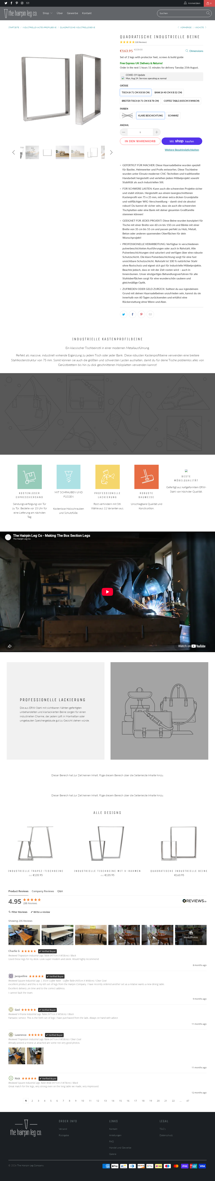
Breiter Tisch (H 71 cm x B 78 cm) (140, 100)
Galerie (112, 1154)
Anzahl (124, 125)
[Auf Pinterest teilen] (141, 314)
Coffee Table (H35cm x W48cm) (181, 100)
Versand (63, 1128)
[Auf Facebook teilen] (132, 314)
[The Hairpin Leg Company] (20, 13)
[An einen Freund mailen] (150, 314)
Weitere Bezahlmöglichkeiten (182, 149)
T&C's (163, 1128)
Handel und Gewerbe (120, 1147)
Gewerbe (72, 13)
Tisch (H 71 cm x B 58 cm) (135, 92)
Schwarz (173, 115)
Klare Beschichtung (150, 115)
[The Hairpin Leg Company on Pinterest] (16, 3)
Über (60, 13)
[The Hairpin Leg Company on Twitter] (5, 3)
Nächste (199, 27)
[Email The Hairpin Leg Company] (27, 3)
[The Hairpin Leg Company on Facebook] (11, 3)
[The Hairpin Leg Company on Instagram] (22, 3)
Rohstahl (127, 115)
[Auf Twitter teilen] (123, 314)
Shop (46, 13)
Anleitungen (115, 1135)
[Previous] (14, 87)
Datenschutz (166, 1135)
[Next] (111, 87)
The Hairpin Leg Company (30, 1165)
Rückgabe (64, 1135)
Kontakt (87, 13)
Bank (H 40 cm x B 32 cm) (168, 92)
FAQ (111, 1141)
